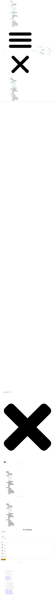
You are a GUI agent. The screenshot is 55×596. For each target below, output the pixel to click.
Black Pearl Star (9, 571)
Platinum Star (9, 574)
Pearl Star (8, 573)
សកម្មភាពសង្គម (14, 4)
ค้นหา (3, 559)
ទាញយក (13, 26)
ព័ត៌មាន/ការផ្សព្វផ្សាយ (12, 13)
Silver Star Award (9, 586)
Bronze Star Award (10, 588)
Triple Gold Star (9, 582)
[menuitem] (48, 48)
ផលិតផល (11, 5)
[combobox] (8, 392)
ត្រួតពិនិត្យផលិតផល (14, 12)
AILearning (43, 50)
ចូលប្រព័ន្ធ (41, 47)
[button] (20, 52)
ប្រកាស (13, 18)
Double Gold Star (9, 583)
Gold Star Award (9, 585)
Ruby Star (8, 570)
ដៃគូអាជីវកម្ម (11, 19)
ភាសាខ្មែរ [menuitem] (49, 48)
